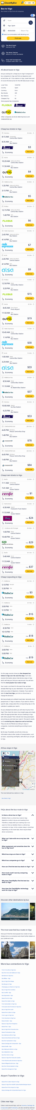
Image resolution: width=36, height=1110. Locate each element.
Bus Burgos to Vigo (7, 984)
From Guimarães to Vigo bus (9, 1004)
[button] (20, 781)
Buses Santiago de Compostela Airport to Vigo (14, 1090)
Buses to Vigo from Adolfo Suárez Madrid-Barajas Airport (16, 1084)
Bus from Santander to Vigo (9, 1040)
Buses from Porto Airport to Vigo (10, 1087)
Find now (29, 151)
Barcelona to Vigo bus (7, 975)
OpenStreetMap (26, 789)
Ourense (24, 1105)
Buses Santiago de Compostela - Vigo (11, 1043)
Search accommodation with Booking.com (16, 34)
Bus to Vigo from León (7, 1009)
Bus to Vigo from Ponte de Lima (10, 1029)
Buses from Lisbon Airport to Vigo (10, 1081)
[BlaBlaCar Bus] (20, 112)
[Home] (10, 3)
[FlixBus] (6, 106)
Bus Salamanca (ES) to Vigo (9, 1035)
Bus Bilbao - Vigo (6, 978)
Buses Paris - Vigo (6, 1026)
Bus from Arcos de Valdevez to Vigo (11, 972)
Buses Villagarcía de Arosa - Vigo (10, 1063)
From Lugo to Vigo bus (8, 1015)
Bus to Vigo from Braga (8, 981)
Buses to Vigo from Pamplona (9, 1023)
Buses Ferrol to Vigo (7, 998)
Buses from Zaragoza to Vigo (9, 1069)
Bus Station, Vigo (6, 798)
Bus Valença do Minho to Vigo (9, 1049)
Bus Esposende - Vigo (7, 995)
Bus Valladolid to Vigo (7, 1052)
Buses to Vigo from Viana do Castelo (11, 1057)
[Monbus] (20, 106)
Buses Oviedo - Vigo (7, 1021)
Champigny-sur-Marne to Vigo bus (11, 987)
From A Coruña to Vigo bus (9, 970)
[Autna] (6, 112)
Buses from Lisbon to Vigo (8, 1012)
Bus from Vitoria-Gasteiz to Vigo (10, 1066)
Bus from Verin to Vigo (7, 1055)
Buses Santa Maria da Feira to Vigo (11, 1038)
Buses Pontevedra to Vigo (8, 1032)
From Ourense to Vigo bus (8, 1018)
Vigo (31, 753)
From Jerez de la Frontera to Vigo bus (11, 1006)
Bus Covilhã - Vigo (6, 992)
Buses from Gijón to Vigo (8, 1001)
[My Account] (21, 2)
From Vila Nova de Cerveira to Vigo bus (12, 1060)
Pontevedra (14, 1108)
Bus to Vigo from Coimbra (8, 990)
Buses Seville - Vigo (7, 1046)
